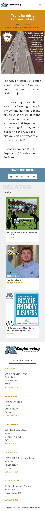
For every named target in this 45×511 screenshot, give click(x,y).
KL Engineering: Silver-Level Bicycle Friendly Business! (20, 329)
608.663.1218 (11, 387)
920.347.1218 (11, 415)
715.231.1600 (11, 443)
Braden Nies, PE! (15, 280)
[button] (40, 5)
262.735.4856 (11, 471)
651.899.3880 (11, 500)
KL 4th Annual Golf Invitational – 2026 (22, 233)
